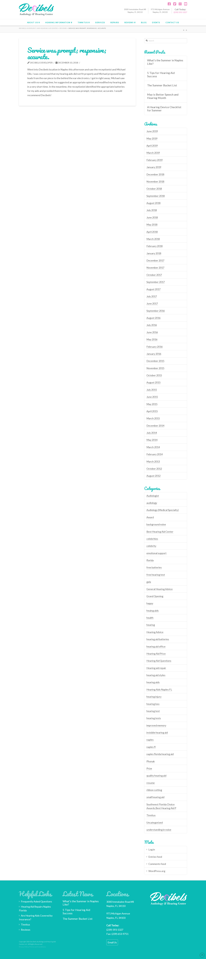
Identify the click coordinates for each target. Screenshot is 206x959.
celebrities (152, 538)
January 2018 (153, 253)
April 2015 (152, 411)
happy (149, 603)
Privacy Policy (24, 947)
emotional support (156, 553)
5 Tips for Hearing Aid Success (161, 74)
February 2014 (154, 454)
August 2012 (153, 475)
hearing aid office (156, 646)
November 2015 (155, 368)
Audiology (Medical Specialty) (162, 509)
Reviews (25, 929)
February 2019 (154, 160)
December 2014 (155, 425)
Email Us (112, 942)
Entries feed (155, 856)
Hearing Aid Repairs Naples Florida (35, 908)
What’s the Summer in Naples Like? (165, 62)
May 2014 (151, 439)
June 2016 (152, 332)
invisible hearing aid (157, 732)
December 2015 (155, 360)
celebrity (151, 545)
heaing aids (152, 610)
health (149, 617)
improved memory (156, 725)
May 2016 (151, 339)
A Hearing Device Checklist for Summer (164, 108)
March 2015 (153, 418)
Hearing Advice (154, 632)
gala (148, 581)
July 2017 (151, 296)
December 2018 (155, 174)
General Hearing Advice (159, 589)
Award (150, 517)
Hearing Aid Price (156, 653)
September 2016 (155, 310)
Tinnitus (151, 815)
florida (150, 560)
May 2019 (151, 138)
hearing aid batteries (157, 639)
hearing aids (153, 682)
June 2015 (152, 396)
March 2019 (153, 152)
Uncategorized (154, 822)
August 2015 (153, 382)
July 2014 (151, 432)
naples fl (151, 746)
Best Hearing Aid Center (159, 531)
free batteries (154, 567)
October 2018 (154, 188)
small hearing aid (155, 797)
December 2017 (155, 260)
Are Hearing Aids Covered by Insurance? (36, 917)
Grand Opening (154, 596)
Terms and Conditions (38, 947)
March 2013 (153, 461)
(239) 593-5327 (180, 12)
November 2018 (155, 181)
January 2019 (153, 167)
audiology (151, 502)
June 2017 (152, 303)
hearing (150, 624)
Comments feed (157, 863)
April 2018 (152, 231)
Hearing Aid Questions (158, 660)
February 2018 (154, 246)
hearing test (153, 711)
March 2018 (153, 238)
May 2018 (151, 224)
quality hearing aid (156, 775)
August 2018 (153, 203)
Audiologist (152, 495)
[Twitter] (173, 4)
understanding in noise (158, 829)
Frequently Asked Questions (36, 901)
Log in (151, 849)
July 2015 (151, 389)
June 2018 (152, 217)
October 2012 (154, 468)
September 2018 (155, 195)
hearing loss (152, 703)
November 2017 (155, 267)
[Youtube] (184, 4)
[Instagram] (179, 4)
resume (150, 782)
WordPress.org (156, 871)
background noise (156, 524)
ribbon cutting (154, 789)
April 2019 (152, 145)
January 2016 (153, 353)
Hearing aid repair (156, 668)
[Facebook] (168, 4)
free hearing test (155, 574)
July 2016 (151, 325)
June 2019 (152, 131)
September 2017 (155, 281)
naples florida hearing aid (160, 754)
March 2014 (153, 447)
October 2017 (154, 274)
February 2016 (154, 346)
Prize (149, 768)
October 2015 (154, 375)
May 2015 (151, 404)
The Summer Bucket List (162, 85)
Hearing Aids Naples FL (159, 689)
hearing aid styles (155, 675)
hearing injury (153, 696)
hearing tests (153, 718)
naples (150, 739)
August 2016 (153, 317)
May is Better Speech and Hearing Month (162, 96)
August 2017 (153, 289)
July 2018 (151, 210)
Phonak (150, 761)
